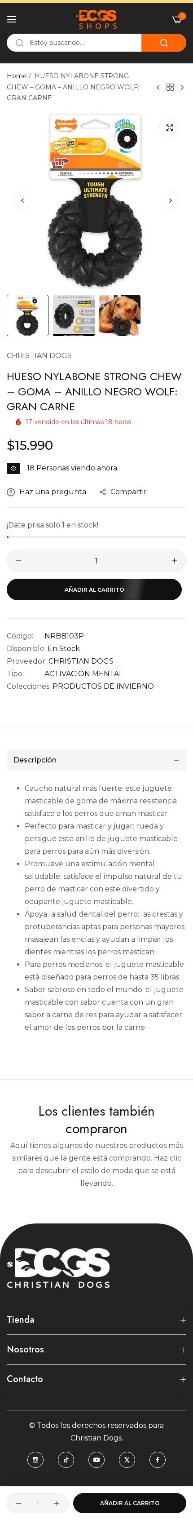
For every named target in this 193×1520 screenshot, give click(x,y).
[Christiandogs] (96, 19)
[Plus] (174, 560)
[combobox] (96, 43)
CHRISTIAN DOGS (39, 355)
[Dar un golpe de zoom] (169, 127)
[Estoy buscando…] (163, 43)
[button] (171, 200)
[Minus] (18, 560)
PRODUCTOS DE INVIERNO (103, 686)
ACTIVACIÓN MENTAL (83, 673)
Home (17, 76)
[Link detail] (35, 1460)
